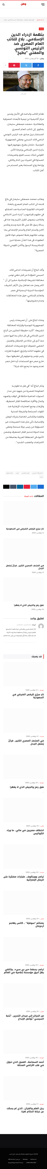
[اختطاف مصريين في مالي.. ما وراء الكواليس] (23, 810)
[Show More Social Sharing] (5, 65)
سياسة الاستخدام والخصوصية (15, 1163)
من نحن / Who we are (14, 1159)
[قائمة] (42, 4)
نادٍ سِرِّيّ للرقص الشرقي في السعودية (25, 529)
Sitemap (25, 1159)
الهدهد (26, 20)
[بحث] (4, 4)
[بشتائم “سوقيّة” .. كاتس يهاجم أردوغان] (23, 903)
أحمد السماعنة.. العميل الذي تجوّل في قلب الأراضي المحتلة (25, 1063)
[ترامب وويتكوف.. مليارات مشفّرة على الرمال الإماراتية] (23, 856)
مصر (41, 477)
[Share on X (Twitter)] (26, 65)
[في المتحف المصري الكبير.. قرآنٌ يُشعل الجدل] (23, 550)
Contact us (33, 1159)
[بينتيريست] (14, 65)
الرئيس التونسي (25, 473)
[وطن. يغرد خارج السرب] (23, 4)
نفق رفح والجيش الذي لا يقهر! (29, 605)
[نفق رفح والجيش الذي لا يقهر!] (23, 589)
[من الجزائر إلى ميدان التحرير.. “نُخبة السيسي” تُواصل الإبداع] (23, 995)
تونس (17, 473)
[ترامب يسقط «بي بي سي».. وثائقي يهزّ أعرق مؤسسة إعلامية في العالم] (23, 949)
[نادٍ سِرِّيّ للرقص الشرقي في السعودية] (23, 513)
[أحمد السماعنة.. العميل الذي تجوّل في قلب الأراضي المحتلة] (23, 1042)
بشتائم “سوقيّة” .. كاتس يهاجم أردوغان (26, 924)
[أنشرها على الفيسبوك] (38, 65)
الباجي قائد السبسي (37, 473)
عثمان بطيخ (10, 473)
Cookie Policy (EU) (31, 1163)
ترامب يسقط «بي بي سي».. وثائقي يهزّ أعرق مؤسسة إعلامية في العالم (24, 971)
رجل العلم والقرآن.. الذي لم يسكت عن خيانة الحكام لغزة (25, 1110)
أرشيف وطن (31, 20)
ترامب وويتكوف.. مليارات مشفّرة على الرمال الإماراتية (23, 878)
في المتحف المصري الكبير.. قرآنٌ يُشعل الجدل (25, 567)
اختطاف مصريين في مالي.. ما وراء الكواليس (25, 831)
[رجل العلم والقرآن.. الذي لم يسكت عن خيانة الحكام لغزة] (23, 1088)
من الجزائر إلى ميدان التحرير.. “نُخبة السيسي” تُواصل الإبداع (25, 1017)
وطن (42, 58)
